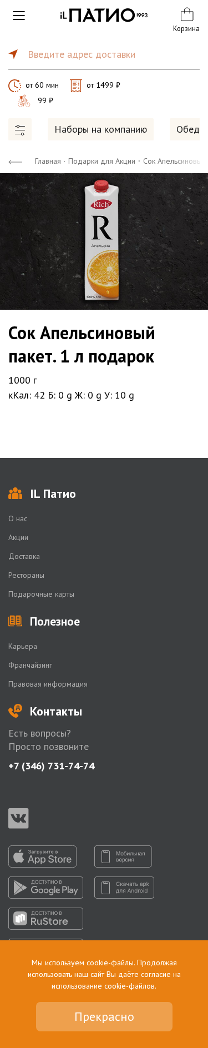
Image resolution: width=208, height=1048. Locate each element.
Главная (48, 161)
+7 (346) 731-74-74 (51, 765)
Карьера (22, 646)
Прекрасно (104, 1016)
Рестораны (26, 575)
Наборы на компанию (100, 129)
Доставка (24, 556)
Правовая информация (48, 684)
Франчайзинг (30, 665)
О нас (17, 518)
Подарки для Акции (101, 161)
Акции (18, 537)
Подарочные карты (41, 594)
